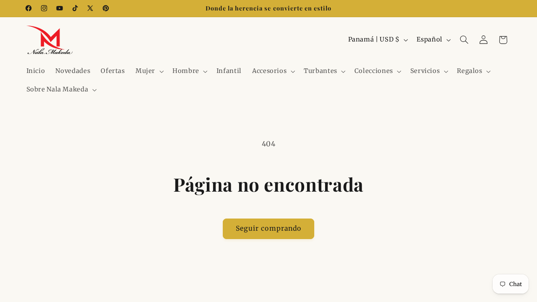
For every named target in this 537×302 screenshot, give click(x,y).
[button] (148, 71)
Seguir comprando (268, 228)
